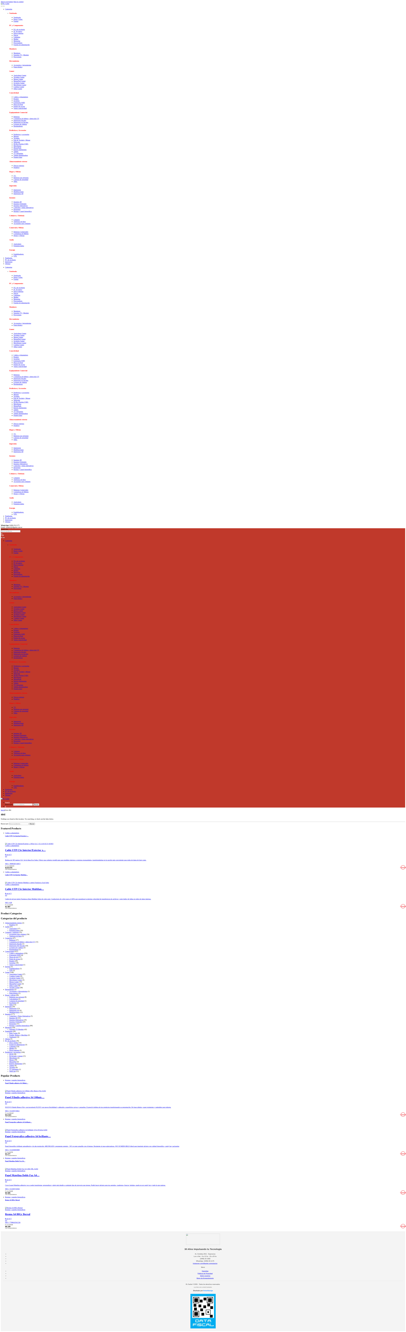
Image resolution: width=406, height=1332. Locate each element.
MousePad (12, 1062)
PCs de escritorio (19, 29)
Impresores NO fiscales (17, 946)
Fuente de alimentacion (17, 1045)
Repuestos (17, 209)
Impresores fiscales (20, 120)
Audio (7, 927)
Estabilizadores (19, 254)
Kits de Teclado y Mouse (22, 140)
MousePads (17, 148)
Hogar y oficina (10, 995)
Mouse (11, 1060)
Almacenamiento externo (13, 923)
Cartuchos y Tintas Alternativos (19, 1016)
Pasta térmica (18, 67)
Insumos (8, 1014)
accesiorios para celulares (17, 934)
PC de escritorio (10, 260)
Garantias (205, 1271)
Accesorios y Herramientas (18, 991)
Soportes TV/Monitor (16, 1029)
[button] (203, 1267)
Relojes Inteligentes (20, 150)
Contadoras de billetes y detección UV (26, 119)
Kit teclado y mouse (16, 1056)
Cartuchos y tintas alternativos (24, 207)
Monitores (17, 53)
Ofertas (7, 1039)
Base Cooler (13, 1033)
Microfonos (13, 1058)
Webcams (17, 142)
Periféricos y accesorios (13, 1052)
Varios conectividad (20, 108)
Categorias (8, 9)
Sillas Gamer (18, 89)
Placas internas (18, 33)
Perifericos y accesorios (21, 134)
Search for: (4, 529)
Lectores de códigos (20, 124)
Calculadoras (13, 999)
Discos (16, 35)
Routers (16, 99)
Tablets (16, 151)
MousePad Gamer (20, 81)
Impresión (8, 1006)
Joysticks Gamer (19, 83)
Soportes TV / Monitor (21, 55)
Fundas (16, 21)
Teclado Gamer (14, 987)
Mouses (16, 136)
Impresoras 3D (18, 194)
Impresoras (17, 190)
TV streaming (14, 1069)
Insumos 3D (18, 202)
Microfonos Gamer (15, 980)
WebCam (12, 1071)
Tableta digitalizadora (21, 155)
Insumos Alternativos (21, 206)
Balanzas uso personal (21, 178)
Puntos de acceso (19, 106)
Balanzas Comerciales (21, 232)
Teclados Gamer (19, 77)
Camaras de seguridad (16, 1001)
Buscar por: (9, 804)
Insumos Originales (20, 204)
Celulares (17, 220)
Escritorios (12, 1003)
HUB (11, 1054)
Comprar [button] (403, 867)
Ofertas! (7, 264)
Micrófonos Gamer (20, 85)
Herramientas (9, 989)
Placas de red (13, 957)
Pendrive (16, 167)
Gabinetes (17, 37)
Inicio (3, 810)
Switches (17, 101)
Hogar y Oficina (19, 235)
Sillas (16, 181)
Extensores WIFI (19, 103)
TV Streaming (18, 153)
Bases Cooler (18, 19)
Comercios (8, 938)
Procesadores (18, 43)
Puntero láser (18, 157)
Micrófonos (17, 146)
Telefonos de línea (20, 222)
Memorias (17, 41)
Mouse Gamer (18, 79)
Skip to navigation (7, 2)
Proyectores (17, 57)
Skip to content (18, 2)
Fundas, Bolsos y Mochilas (18, 1035)
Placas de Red (18, 104)
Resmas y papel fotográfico (23, 211)
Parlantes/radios (19, 246)
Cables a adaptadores (12, 833)
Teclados (16, 138)
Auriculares (17, 244)
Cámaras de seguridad (21, 179)
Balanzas (17, 117)
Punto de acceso (14, 959)
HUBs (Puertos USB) (21, 144)
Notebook (12, 1037)
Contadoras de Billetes (21, 234)
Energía (7, 967)
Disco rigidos (13, 1043)
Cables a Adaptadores (21, 97)
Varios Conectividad (16, 965)
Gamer (7, 972)
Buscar (36, 804)
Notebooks (17, 17)
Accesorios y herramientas (22, 65)
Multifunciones (19, 192)
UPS (15, 256)
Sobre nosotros (205, 1276)
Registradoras (18, 126)
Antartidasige (208, 1290)
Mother (16, 39)
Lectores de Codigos (16, 948)
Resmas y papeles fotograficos (19, 1026)
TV (15, 176)
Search (7, 802)
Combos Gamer (19, 87)
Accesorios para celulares (22, 223)
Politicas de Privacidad (205, 1273)
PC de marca (18, 31)
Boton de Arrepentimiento (205, 1278)
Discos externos (19, 166)
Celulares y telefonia (12, 932)
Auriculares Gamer (20, 75)
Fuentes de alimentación (22, 45)
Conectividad (9, 951)
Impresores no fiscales (21, 122)
